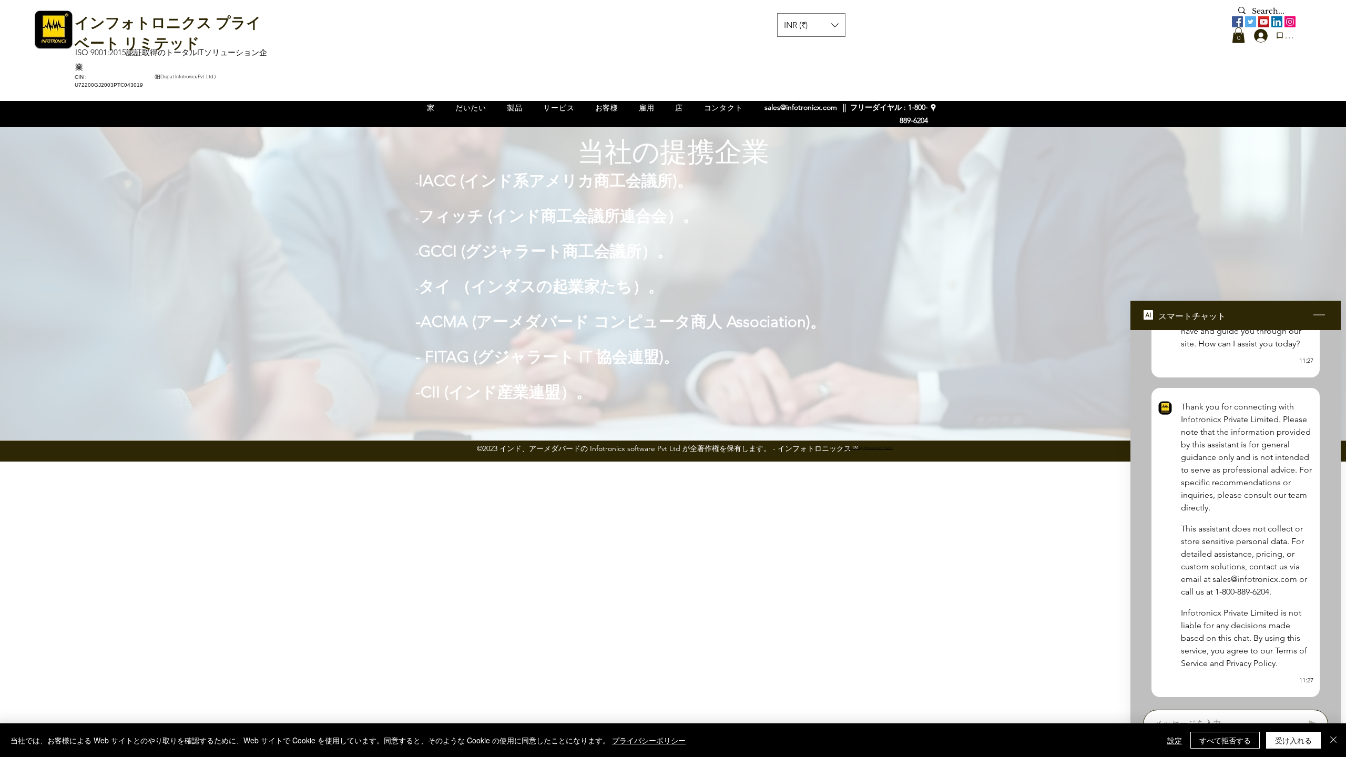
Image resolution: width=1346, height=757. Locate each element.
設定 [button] (1174, 740)
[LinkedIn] (1276, 21)
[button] (1238, 35)
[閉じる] (1333, 740)
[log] (1235, 516)
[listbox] (811, 25)
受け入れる (1293, 740)
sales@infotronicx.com (800, 107)
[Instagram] (1290, 21)
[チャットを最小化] (1319, 315)
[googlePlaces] (933, 108)
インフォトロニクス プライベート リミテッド (168, 32)
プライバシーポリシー (649, 740)
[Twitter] (1250, 21)
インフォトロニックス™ (818, 448)
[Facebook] (1237, 21)
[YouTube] (1263, 21)
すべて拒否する (1225, 740)
